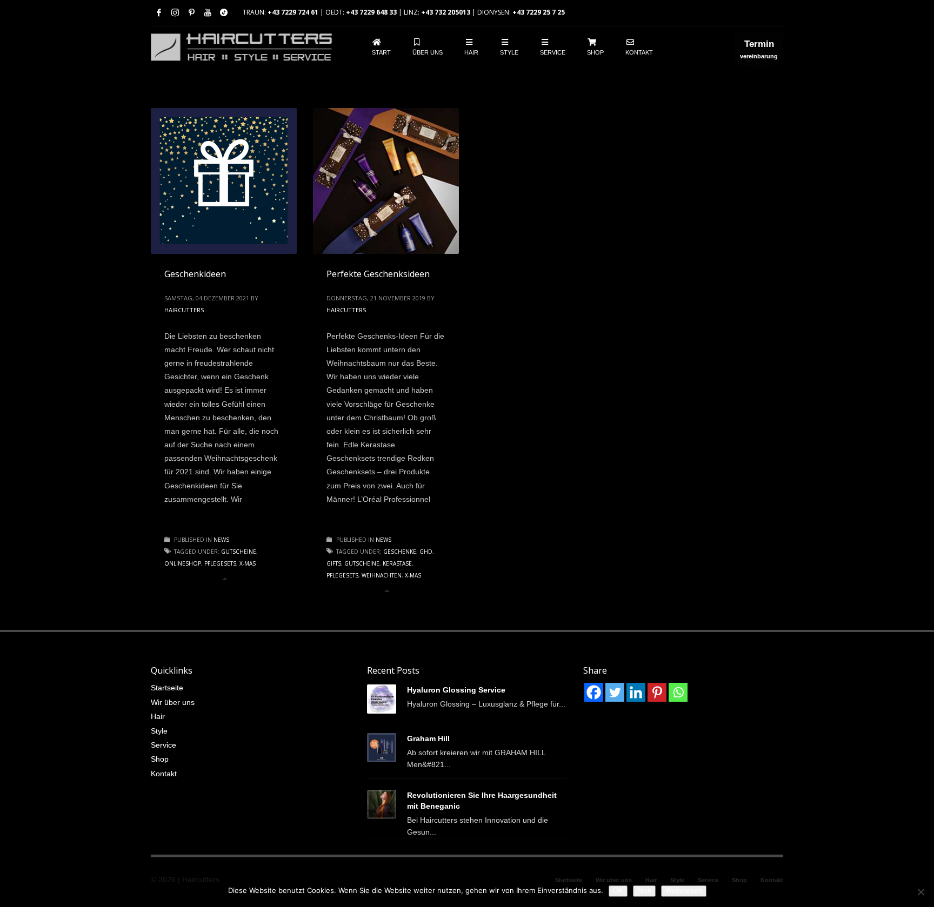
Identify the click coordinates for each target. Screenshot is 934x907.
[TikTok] (224, 12)
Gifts (333, 563)
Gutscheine (238, 551)
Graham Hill (428, 738)
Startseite (167, 687)
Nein (644, 890)
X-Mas (247, 563)
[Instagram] (175, 12)
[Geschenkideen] (224, 181)
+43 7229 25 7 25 (538, 12)
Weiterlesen (683, 890)
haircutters (184, 310)
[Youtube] (207, 12)
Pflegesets (220, 563)
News (221, 539)
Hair (158, 716)
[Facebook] (159, 12)
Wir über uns (173, 702)
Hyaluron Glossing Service (456, 690)
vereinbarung (759, 49)
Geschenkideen (195, 274)
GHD (425, 551)
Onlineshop (182, 563)
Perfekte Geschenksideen (378, 274)
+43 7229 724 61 (293, 12)
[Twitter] (614, 692)
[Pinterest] (191, 12)
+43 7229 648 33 (371, 12)
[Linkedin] (635, 692)
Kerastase (397, 563)
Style (159, 731)
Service (163, 745)
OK (618, 890)
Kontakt (164, 773)
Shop (160, 759)
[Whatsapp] (678, 692)
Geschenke (399, 551)
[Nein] (920, 891)
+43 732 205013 (445, 12)
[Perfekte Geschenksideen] (386, 181)
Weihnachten (382, 575)
